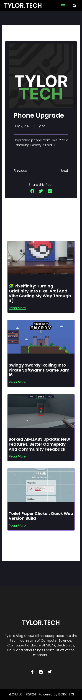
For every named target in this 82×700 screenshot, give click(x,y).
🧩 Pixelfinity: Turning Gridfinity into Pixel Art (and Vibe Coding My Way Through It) (40, 293)
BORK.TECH (66, 694)
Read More (17, 308)
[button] (63, 5)
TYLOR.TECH (23, 5)
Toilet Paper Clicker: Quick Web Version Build (41, 516)
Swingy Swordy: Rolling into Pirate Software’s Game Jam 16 (39, 370)
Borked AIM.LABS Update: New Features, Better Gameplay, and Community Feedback (39, 444)
